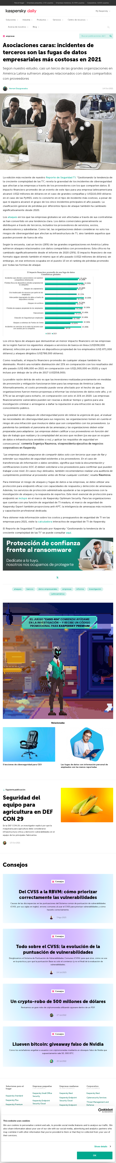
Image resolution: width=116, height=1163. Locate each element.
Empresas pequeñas (42, 1086)
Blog (35, 27)
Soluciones (11, 20)
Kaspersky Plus (12, 1100)
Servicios (57, 20)
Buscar (110, 36)
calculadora (45, 521)
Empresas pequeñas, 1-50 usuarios (40, 3)
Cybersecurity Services (97, 1098)
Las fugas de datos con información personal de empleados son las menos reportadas (84, 765)
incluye (23, 498)
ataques (12, 217)
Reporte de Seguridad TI (61, 177)
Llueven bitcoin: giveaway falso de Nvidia (58, 1044)
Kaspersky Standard (14, 1096)
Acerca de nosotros (17, 27)
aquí (68, 532)
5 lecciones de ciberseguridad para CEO (22, 764)
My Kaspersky (102, 11)
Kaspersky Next (66, 1093)
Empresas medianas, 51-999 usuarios (70, 3)
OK (94, 1155)
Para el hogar (19, 3)
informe (80, 589)
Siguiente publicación (15, 790)
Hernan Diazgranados (18, 88)
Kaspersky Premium (14, 1104)
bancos (30, 589)
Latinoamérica (57, 594)
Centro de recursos (76, 20)
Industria (26, 20)
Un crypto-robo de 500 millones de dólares (58, 1001)
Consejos (59, 881)
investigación (95, 589)
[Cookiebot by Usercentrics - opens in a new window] (100, 1110)
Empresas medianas (69, 1086)
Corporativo (92, 1086)
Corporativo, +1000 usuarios (98, 3)
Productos (41, 20)
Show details (100, 1146)
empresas (10, 36)
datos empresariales (47, 589)
